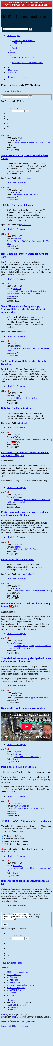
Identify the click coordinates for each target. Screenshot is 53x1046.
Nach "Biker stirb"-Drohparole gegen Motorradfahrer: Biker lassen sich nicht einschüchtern (26, 293)
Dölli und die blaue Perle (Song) (27, 756)
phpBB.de (30, 1021)
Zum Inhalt (6, 23)
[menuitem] (23, 40)
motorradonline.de (27, 574)
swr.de (22, 332)
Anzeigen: (8, 914)
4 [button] (7, 121)
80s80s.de (23, 423)
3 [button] (7, 118)
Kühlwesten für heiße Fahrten (26, 549)
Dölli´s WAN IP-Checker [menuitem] (23, 57)
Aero (3, 1014)
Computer (17, 497)
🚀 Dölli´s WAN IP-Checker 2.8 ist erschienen (26, 820)
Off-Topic (17, 140)
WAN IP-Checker (21, 806)
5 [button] (7, 123)
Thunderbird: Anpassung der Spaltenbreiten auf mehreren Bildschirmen (29, 646)
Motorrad (17, 239)
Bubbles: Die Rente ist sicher (26, 398)
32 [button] (8, 128)
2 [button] (7, 116)
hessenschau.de (25, 178)
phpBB (15, 1017)
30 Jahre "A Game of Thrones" (27, 195)
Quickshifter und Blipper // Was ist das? (31, 698)
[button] (7, 106)
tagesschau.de (25, 224)
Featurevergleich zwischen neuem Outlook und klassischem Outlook (24, 513)
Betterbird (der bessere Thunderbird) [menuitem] (27, 62)
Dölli (7, 135)
